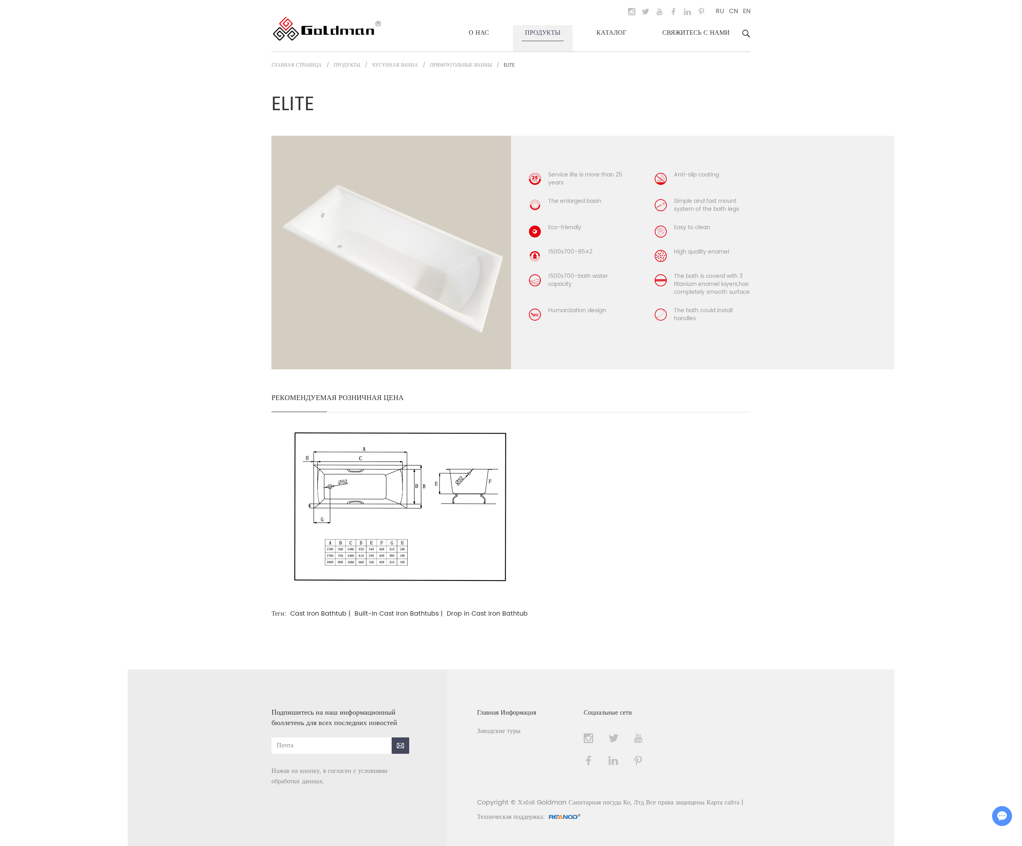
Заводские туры (499, 731)
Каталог (611, 33)
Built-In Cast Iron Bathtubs (397, 613)
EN (747, 11)
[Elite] (400, 589)
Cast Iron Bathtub (318, 613)
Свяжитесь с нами (696, 33)
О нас (479, 33)
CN (733, 11)
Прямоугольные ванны (461, 65)
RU (720, 11)
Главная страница (296, 65)
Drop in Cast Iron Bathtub (487, 613)
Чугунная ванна (395, 65)
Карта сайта (723, 802)
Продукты (543, 33)
